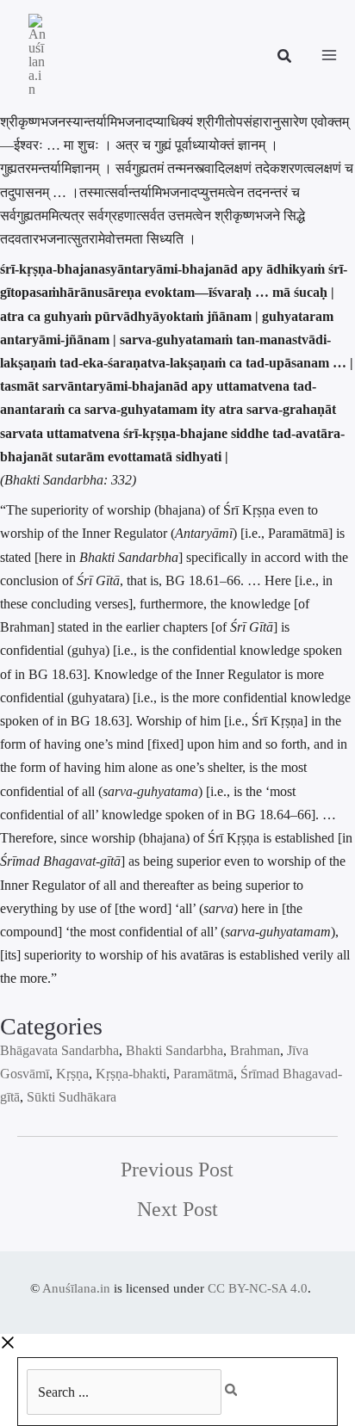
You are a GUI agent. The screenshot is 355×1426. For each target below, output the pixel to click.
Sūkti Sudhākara (71, 1097)
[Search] (240, 1385)
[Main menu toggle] (329, 55)
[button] (285, 58)
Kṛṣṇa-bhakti (131, 1073)
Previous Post (177, 1169)
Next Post (177, 1209)
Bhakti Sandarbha (174, 1050)
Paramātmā (203, 1073)
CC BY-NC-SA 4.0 (258, 1288)
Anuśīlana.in (76, 1288)
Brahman (255, 1050)
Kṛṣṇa (72, 1073)
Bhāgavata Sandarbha (59, 1050)
